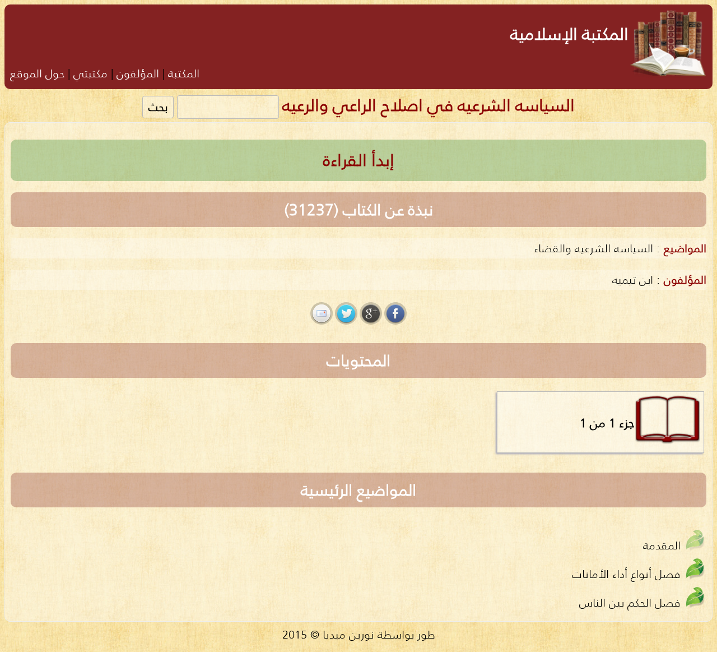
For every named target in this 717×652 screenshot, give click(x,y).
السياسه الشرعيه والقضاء (593, 248)
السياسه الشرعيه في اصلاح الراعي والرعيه (428, 105)
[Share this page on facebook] (395, 313)
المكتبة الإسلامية (569, 34)
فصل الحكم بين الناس (630, 602)
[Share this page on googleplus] (371, 313)
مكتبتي (90, 73)
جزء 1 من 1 (607, 422)
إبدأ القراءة (358, 160)
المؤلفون (138, 73)
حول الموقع (37, 73)
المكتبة (183, 73)
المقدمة (662, 545)
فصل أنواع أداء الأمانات (626, 573)
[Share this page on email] (321, 313)
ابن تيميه (632, 279)
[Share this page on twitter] (346, 313)
